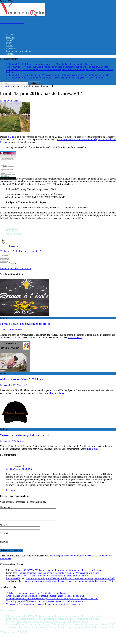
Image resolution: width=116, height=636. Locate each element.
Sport (8, 43)
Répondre (10, 490)
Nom (2, 525)
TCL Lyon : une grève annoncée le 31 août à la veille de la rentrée (37, 593)
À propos (10, 48)
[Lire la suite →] (75, 337)
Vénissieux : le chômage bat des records (24, 435)
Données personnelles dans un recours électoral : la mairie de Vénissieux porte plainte (58, 573)
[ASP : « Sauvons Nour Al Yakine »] (15, 371)
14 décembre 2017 (9, 385)
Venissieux (11, 231)
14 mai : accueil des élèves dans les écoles (25, 323)
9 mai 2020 (5, 329)
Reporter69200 (13, 578)
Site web (4, 541)
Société (9, 40)
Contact (9, 53)
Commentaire (6, 507)
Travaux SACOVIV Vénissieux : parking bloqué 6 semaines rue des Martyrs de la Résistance (59, 570)
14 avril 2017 (6, 441)
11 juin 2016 (6, 100)
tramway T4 (12, 228)
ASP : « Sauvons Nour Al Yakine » (21, 379)
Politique (10, 37)
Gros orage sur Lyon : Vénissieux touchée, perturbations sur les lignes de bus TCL (45, 595)
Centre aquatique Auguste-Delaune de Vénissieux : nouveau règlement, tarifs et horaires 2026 (70, 578)
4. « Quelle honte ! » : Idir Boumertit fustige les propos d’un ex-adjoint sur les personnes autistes (52, 598)
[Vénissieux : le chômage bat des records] (15, 426)
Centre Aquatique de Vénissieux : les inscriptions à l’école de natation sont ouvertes (45, 601)
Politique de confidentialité (18, 51)
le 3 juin (12, 136)
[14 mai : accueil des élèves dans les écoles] (24, 315)
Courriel (4, 533)
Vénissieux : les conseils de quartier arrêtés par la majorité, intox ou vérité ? (52, 575)
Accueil (9, 34)
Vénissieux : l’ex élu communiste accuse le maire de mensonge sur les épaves (43, 604)
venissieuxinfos (13, 234)
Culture (9, 45)
